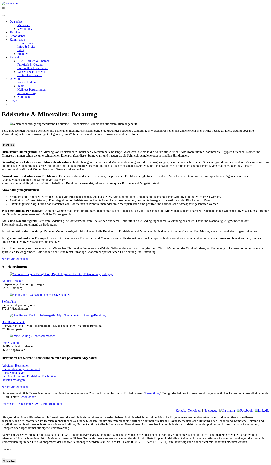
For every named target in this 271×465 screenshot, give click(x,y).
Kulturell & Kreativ (29, 75)
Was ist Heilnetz (27, 82)
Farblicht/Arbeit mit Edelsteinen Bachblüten (29, 376)
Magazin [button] (15, 57)
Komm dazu (25, 43)
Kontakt (181, 410)
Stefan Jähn (9, 301)
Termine (15, 32)
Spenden (22, 53)
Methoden (23, 25)
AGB (38, 403)
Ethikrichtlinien (52, 403)
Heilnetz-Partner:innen (31, 89)
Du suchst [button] (16, 21)
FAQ (20, 50)
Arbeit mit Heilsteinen (15, 365)
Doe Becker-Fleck (13, 322)
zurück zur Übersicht (15, 258)
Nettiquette (211, 410)
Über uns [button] (15, 78)
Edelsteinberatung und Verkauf (21, 369)
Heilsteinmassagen (13, 380)
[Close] (3, 15)
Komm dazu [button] (17, 39)
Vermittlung (24, 28)
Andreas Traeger (12, 280)
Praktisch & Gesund (30, 64)
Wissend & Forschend (31, 71)
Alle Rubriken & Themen (33, 61)
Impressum (8, 403)
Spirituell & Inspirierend (32, 68)
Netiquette (23, 96)
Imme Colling (10, 342)
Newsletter (195, 410)
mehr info (8, 144)
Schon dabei (17, 36)
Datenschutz (25, 403)
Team (20, 86)
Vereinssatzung (26, 93)
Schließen (9, 461)
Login (13, 100)
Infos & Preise (26, 46)
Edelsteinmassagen (13, 372)
